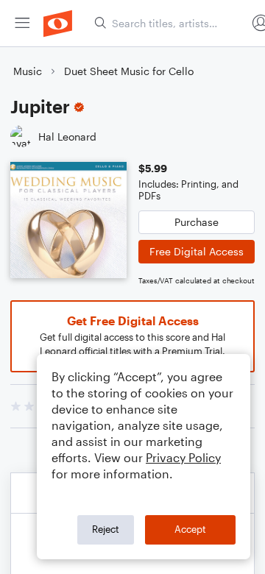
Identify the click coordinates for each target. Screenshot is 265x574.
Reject (105, 529)
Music (27, 71)
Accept (190, 529)
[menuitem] (22, 23)
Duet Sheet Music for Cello (129, 71)
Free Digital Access (196, 251)
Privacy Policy (183, 457)
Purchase (196, 222)
